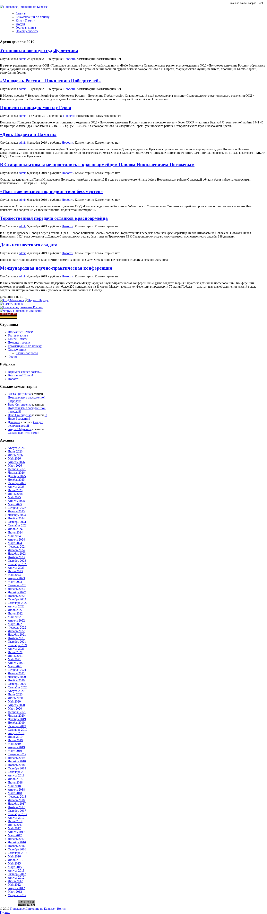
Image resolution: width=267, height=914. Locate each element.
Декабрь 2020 (17, 676)
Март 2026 (15, 465)
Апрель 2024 (16, 539)
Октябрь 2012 (17, 874)
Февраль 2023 (17, 585)
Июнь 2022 (15, 613)
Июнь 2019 (15, 740)
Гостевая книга (26, 27)
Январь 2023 (16, 588)
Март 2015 (15, 867)
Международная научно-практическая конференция (56, 268)
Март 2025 (15, 504)
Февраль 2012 (17, 895)
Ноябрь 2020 (16, 680)
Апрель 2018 (16, 789)
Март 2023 (15, 581)
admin (22, 58)
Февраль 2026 (17, 469)
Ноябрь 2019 (16, 722)
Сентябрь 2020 (17, 687)
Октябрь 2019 (17, 726)
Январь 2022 (16, 631)
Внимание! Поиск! (20, 332)
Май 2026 (14, 458)
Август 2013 (16, 870)
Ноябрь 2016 (16, 845)
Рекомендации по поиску (32, 17)
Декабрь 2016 (17, 842)
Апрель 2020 (16, 705)
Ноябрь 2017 (16, 807)
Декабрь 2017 (17, 803)
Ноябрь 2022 (16, 595)
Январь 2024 (16, 550)
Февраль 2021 (17, 669)
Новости (69, 58)
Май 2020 (14, 701)
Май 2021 (14, 659)
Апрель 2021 (16, 662)
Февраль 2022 (17, 627)
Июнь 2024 (15, 532)
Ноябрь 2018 (16, 764)
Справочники (17, 349)
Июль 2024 (15, 529)
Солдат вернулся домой (25, 423)
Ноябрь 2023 (16, 557)
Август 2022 (16, 606)
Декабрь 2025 (17, 476)
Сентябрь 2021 (17, 645)
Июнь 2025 (15, 493)
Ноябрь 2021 (16, 638)
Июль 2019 (15, 736)
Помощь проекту (27, 31)
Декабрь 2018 (17, 761)
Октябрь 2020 (17, 684)
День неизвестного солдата (28, 244)
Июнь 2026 (15, 455)
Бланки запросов (27, 353)
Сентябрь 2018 (17, 772)
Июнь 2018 (15, 782)
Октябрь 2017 (17, 810)
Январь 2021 (16, 673)
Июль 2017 (15, 821)
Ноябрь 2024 (16, 518)
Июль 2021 (15, 652)
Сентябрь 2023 (17, 564)
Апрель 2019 (16, 747)
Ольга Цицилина (19, 394)
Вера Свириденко (19, 404)
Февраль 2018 (17, 796)
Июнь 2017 (15, 824)
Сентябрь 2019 (17, 729)
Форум (20, 24)
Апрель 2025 (16, 500)
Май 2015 (14, 863)
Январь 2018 (16, 800)
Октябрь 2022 (17, 599)
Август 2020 (16, 691)
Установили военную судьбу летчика (39, 50)
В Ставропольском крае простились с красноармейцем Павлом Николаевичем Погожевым (97, 164)
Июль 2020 (15, 694)
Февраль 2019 (17, 754)
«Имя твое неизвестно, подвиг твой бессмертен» (51, 191)
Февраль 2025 (17, 507)
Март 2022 (15, 624)
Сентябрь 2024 (17, 525)
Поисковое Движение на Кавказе (32, 908)
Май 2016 (14, 856)
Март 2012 (15, 891)
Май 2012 (14, 884)
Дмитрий (14, 422)
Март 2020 (15, 708)
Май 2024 (14, 536)
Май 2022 (14, 617)
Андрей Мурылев (19, 429)
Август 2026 (16, 448)
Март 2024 (15, 543)
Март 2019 (15, 750)
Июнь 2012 (15, 881)
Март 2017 (15, 835)
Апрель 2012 (16, 888)
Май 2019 (14, 743)
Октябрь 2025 (17, 483)
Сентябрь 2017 (17, 814)
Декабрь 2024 (17, 514)
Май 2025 (14, 497)
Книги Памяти (25, 20)
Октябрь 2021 (17, 641)
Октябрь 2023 (17, 560)
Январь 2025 (16, 511)
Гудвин (5, 912)
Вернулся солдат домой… (25, 371)
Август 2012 (16, 877)
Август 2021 (16, 648)
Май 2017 (14, 828)
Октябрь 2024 (17, 522)
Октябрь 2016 (17, 849)
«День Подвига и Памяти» (28, 134)
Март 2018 (15, 793)
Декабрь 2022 (17, 592)
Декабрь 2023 (17, 553)
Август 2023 (16, 567)
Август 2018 (16, 775)
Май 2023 (14, 574)
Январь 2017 (16, 838)
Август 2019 (16, 733)
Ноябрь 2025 (16, 479)
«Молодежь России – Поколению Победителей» (50, 80)
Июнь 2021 (15, 655)
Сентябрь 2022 (17, 603)
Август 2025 (16, 486)
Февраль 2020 (17, 712)
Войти (61, 908)
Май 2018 (14, 786)
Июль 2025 (15, 490)
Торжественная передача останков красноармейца (54, 218)
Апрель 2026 (16, 462)
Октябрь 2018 (17, 768)
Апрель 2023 (16, 578)
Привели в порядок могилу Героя (35, 107)
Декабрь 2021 (17, 634)
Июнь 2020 (15, 698)
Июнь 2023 (15, 571)
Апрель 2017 (16, 831)
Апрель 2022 (16, 620)
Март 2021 (15, 666)
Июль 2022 (15, 610)
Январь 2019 (16, 757)
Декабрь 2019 (17, 719)
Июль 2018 (15, 779)
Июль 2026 (15, 451)
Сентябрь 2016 (17, 853)
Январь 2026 (16, 472)
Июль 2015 (15, 860)
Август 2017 (16, 817)
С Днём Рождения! (27, 416)
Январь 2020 (16, 715)
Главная (21, 13)
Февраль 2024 (17, 546)
